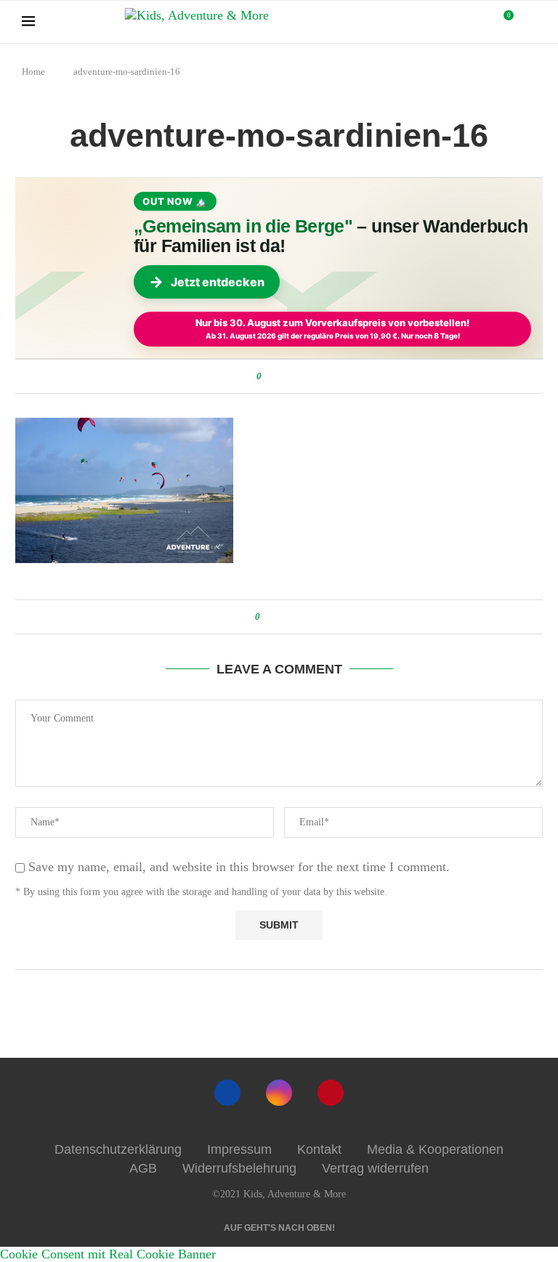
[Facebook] (227, 1093)
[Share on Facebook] (275, 376)
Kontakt (319, 1149)
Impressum (239, 1149)
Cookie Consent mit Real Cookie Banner (108, 1254)
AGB (143, 1168)
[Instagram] (279, 1093)
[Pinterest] (331, 1093)
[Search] (529, 22)
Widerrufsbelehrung (239, 1168)
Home (33, 71)
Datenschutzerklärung (118, 1149)
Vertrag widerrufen (375, 1168)
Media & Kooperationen (435, 1149)
